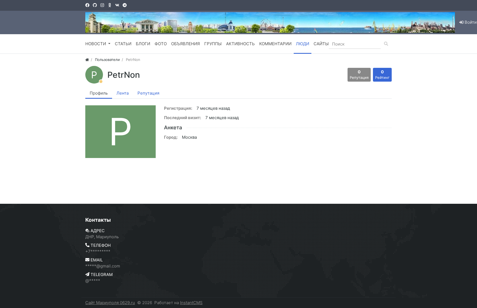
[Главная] (87, 59)
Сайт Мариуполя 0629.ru (110, 302)
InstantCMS (191, 302)
